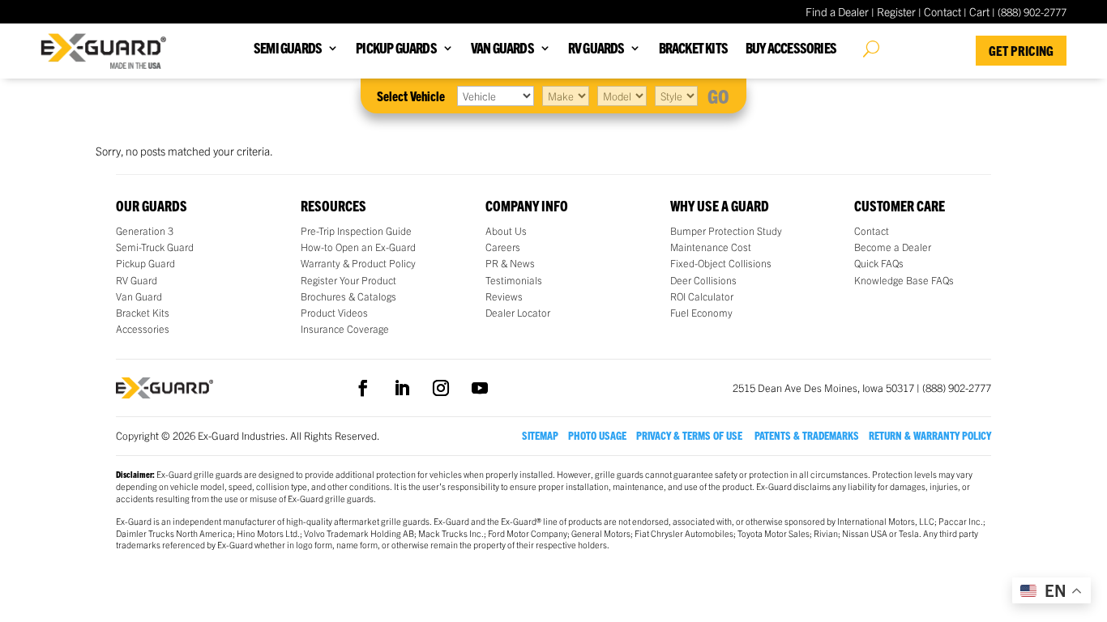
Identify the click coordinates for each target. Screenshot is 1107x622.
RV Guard (136, 280)
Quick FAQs (879, 263)
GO (718, 95)
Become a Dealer (892, 247)
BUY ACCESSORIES (791, 49)
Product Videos (334, 312)
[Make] (565, 95)
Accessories (142, 328)
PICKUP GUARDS (396, 49)
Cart (979, 11)
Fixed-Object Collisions (720, 263)
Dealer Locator (517, 312)
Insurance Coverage (345, 328)
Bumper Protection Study (726, 230)
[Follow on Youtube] (480, 388)
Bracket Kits (142, 312)
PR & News (510, 263)
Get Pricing (1021, 50)
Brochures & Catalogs (348, 296)
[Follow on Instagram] (441, 388)
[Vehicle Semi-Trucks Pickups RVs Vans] (495, 95)
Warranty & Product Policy (358, 263)
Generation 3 (144, 230)
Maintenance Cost (710, 247)
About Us (506, 230)
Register (896, 11)
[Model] (622, 95)
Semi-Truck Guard (155, 247)
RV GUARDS (596, 49)
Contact (942, 11)
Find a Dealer (837, 11)
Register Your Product (348, 280)
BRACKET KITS (693, 49)
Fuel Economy (701, 312)
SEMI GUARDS (288, 49)
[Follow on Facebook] (363, 388)
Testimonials (513, 280)
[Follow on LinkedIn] (402, 388)
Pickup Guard (145, 263)
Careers (502, 247)
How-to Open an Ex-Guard (358, 247)
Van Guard (139, 296)
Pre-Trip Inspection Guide (356, 230)
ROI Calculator (701, 296)
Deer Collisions (703, 280)
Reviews (504, 296)
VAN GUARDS (502, 49)
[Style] (676, 95)
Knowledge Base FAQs (904, 280)
